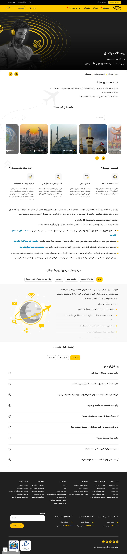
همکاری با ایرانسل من (37, 488)
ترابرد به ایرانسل (11, 2)
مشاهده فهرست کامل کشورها (26, 241)
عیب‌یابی (59, 279)
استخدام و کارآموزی (38, 485)
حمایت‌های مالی (39, 494)
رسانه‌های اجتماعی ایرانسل (19, 497)
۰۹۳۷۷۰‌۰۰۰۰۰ (114, 526)
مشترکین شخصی (114, 2)
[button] (103, 158)
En (34, 8)
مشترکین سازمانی (101, 2)
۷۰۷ (92, 522)
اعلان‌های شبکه (61, 491)
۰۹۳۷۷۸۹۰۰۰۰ (69, 526)
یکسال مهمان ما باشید (81, 491)
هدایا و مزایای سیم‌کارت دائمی (78, 494)
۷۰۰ (117, 522)
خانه (116, 74)
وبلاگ (64, 485)
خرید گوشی (114, 491)
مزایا (99, 279)
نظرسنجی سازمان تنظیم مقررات (56, 494)
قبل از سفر (75, 358)
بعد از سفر (51, 358)
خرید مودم (115, 488)
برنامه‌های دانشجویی (37, 491)
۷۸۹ (72, 522)
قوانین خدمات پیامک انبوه (58, 500)
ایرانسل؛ (115, 547)
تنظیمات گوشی (71, 279)
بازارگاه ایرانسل (22, 2)
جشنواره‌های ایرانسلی (81, 485)
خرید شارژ (115, 494)
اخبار (30, 2)
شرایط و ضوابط (61, 497)
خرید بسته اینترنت (112, 497)
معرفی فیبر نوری (99, 485)
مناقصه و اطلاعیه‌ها (38, 497)
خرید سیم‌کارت (113, 485)
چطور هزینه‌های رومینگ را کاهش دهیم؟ (38, 279)
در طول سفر (63, 358)
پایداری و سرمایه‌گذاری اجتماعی (18, 491)
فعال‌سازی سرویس (87, 279)
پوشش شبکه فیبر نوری (97, 497)
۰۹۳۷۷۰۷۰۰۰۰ (89, 526)
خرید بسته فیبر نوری (98, 491)
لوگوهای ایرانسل (22, 494)
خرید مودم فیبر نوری (98, 494)
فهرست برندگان (83, 488)
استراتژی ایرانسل (22, 488)
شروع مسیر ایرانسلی (60, 503)
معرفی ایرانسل (23, 485)
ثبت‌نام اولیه (101, 488)
